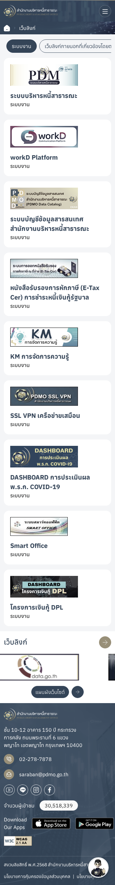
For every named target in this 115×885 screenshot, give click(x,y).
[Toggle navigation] (105, 11)
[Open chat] (98, 867)
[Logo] (31, 11)
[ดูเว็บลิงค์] (105, 642)
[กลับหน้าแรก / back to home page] (7, 28)
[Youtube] (9, 790)
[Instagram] (36, 790)
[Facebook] (49, 790)
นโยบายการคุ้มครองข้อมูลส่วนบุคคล (37, 876)
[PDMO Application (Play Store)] (94, 823)
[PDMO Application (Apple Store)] (51, 823)
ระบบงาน (21, 46)
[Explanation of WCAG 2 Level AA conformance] (18, 841)
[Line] (22, 790)
